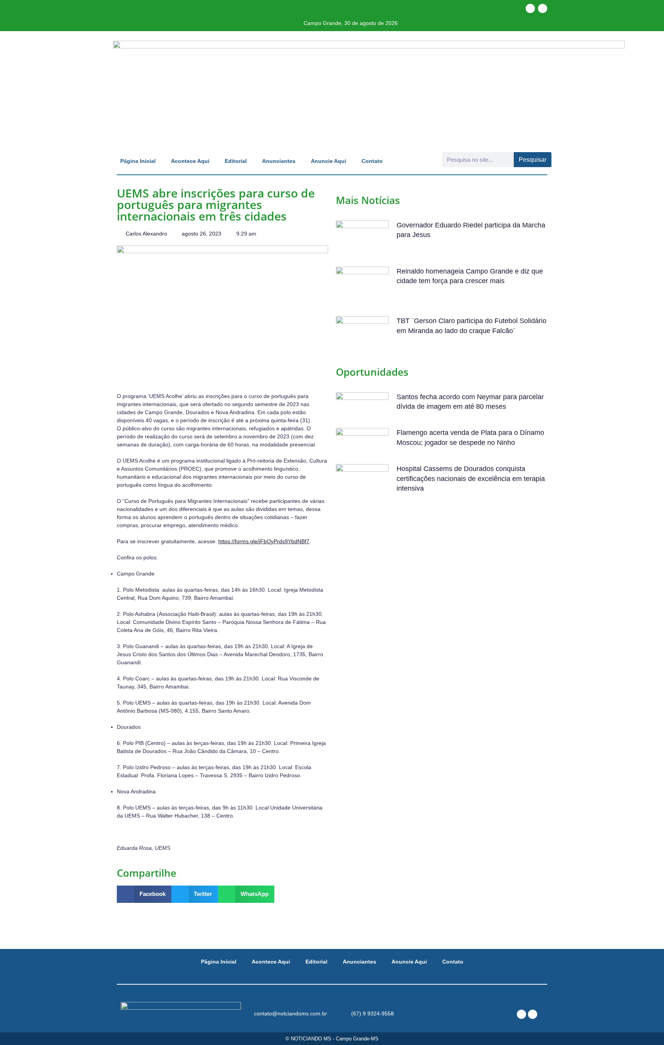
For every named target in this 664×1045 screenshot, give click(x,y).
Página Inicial (138, 161)
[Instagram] (542, 8)
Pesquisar (532, 159)
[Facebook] (530, 8)
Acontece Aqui (190, 161)
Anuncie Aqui (328, 161)
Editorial (236, 161)
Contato (372, 161)
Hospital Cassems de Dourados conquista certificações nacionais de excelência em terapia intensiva (471, 478)
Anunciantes (278, 161)
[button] (144, 894)
